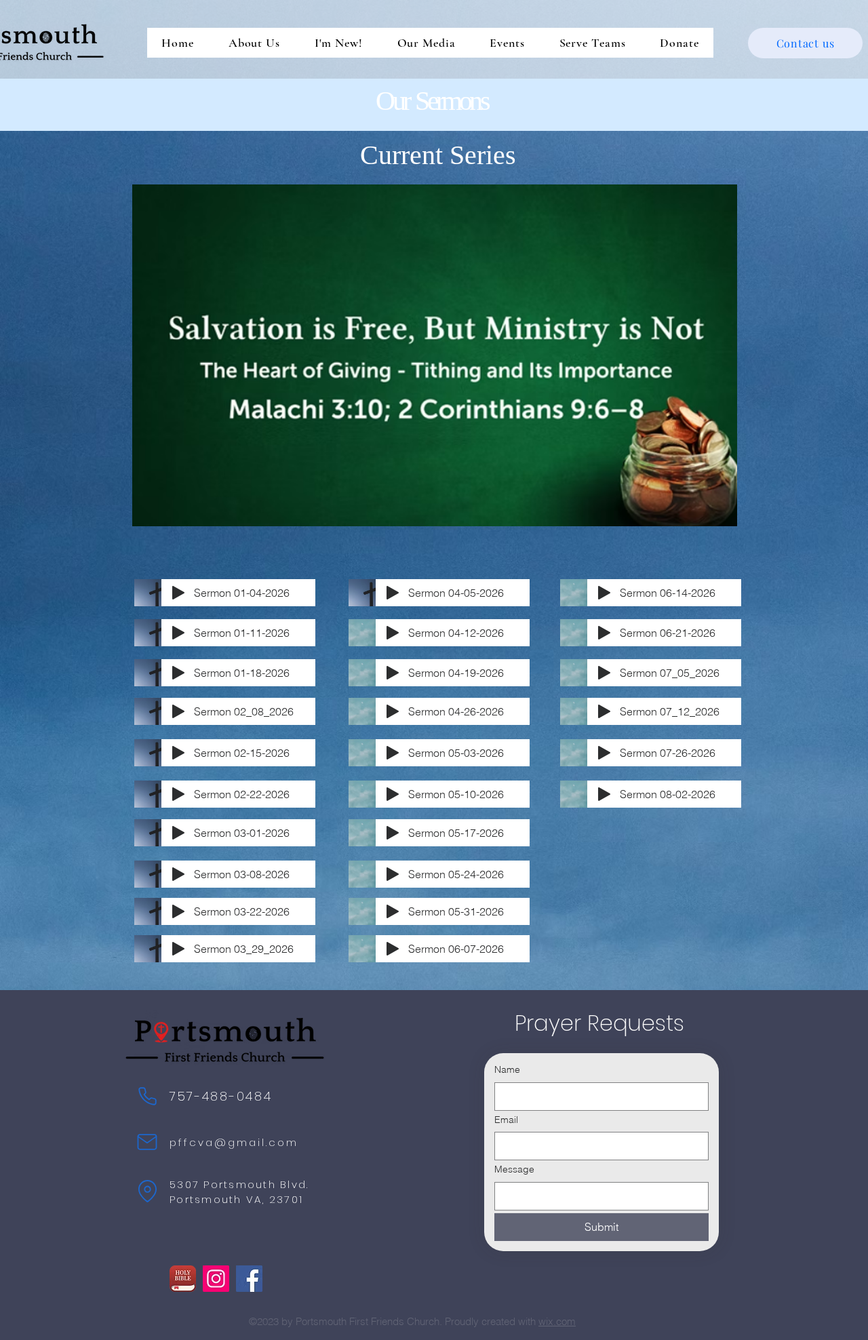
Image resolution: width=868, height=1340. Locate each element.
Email (506, 1120)
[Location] (147, 1190)
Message (514, 1169)
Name (507, 1069)
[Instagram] (216, 1278)
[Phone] (147, 1095)
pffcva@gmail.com (234, 1142)
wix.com (557, 1321)
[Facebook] (249, 1278)
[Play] (178, 592)
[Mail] (147, 1142)
